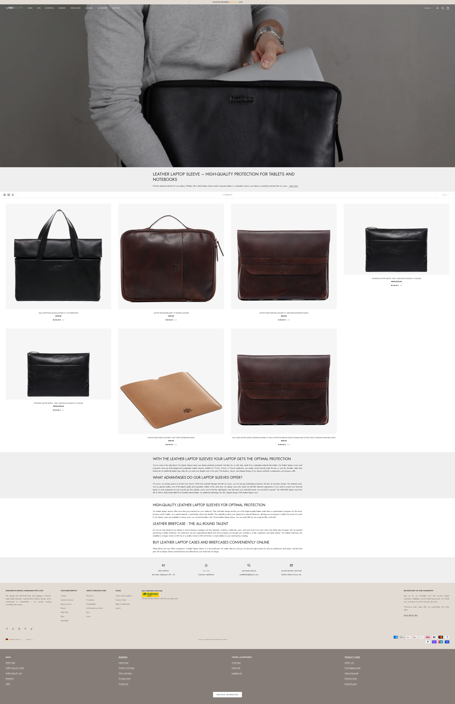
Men (39, 8)
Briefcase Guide (351, 678)
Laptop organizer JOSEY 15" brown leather (171, 313)
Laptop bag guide (351, 673)
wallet (8, 684)
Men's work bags (125, 673)
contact (63, 595)
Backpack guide (351, 684)
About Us (89, 595)
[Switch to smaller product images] (9, 195)
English (427, 8)
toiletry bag (236, 668)
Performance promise (94, 608)
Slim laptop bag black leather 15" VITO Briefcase (58, 313)
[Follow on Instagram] (19, 629)
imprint (118, 608)
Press (88, 616)
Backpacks (49, 8)
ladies (30, 8)
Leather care (349, 662)
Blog (62, 616)
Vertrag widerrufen (227, 694)
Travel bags (75, 8)
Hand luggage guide (352, 668)
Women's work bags (126, 668)
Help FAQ (64, 612)
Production (90, 600)
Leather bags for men (14, 673)
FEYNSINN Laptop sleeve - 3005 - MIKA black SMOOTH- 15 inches (396, 278)
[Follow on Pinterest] (25, 629)
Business (62, 8)
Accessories (103, 8)
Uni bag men (123, 684)
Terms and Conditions (124, 595)
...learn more (293, 186)
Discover (116, 8)
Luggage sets (237, 673)
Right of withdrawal (123, 604)
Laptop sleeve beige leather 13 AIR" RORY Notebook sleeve (171, 438)
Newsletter (64, 620)
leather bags (10, 662)
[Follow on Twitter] (13, 629)
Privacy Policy (121, 600)
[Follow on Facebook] (7, 629)
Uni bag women (125, 678)
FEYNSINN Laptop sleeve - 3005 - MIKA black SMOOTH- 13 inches (58, 403)
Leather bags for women (15, 668)
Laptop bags (123, 662)
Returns (63, 608)
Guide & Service (67, 600)
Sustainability (91, 604)
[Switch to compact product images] (13, 195)
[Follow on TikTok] (31, 629)
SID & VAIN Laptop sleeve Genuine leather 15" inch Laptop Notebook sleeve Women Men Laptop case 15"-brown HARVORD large (283, 438)
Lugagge (89, 8)
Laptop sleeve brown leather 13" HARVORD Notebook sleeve (283, 313)
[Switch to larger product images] (5, 195)
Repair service (66, 604)
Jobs (88, 612)
